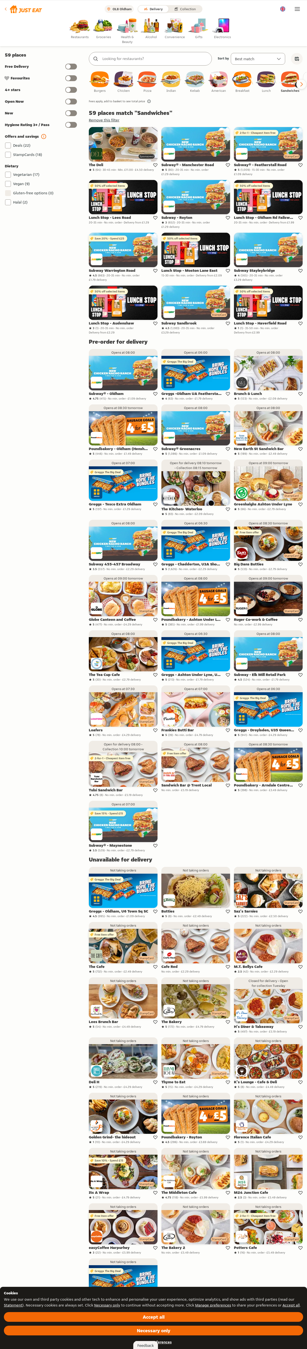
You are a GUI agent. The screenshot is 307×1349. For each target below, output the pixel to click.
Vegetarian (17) (26, 174)
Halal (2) (20, 202)
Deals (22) (22, 145)
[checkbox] (100, 82)
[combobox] (155, 59)
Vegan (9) (21, 183)
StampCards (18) (27, 154)
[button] (23, 9)
